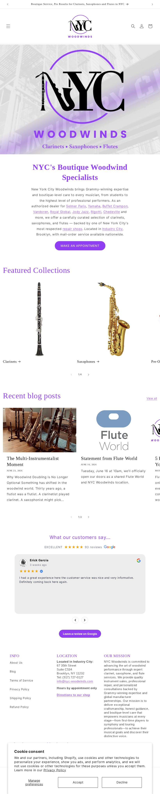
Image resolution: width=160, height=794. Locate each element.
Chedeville (111, 212)
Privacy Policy (55, 770)
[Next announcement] (152, 4)
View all (152, 398)
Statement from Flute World (109, 458)
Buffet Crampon (115, 206)
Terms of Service (21, 680)
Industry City (112, 229)
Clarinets (10, 361)
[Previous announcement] (7, 4)
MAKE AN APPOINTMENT (80, 246)
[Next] (84, 620)
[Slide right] (88, 374)
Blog (13, 671)
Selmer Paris (76, 206)
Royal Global (60, 212)
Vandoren (40, 212)
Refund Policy (19, 707)
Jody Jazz (80, 212)
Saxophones (86, 361)
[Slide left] (71, 374)
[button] (8, 26)
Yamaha (94, 206)
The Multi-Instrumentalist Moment (33, 461)
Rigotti (96, 212)
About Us (16, 662)
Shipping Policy (20, 698)
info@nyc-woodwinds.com (75, 681)
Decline (121, 782)
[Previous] (75, 620)
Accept (78, 782)
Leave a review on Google (80, 633)
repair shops (72, 229)
